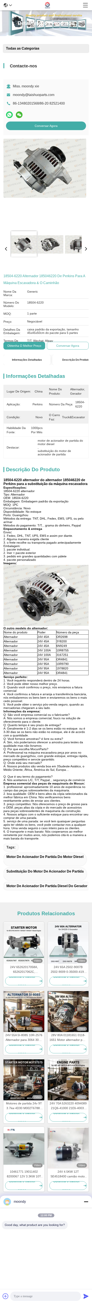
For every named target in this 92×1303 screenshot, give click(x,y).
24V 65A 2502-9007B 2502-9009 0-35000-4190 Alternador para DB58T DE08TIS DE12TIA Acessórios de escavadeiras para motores (68, 969)
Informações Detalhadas (27, 359)
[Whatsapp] (9, 115)
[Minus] (86, 1201)
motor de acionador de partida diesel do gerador (46, 886)
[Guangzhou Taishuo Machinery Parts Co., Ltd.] (47, 5)
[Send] (86, 1296)
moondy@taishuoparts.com (33, 95)
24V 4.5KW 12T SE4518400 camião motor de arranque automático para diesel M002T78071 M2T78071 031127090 (68, 1174)
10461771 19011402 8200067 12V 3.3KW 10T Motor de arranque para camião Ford (24, 1174)
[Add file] (6, 1296)
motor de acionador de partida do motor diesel (44, 857)
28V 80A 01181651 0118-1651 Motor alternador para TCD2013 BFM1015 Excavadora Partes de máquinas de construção (68, 1037)
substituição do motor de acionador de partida (45, 871)
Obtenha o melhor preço (24, 345)
